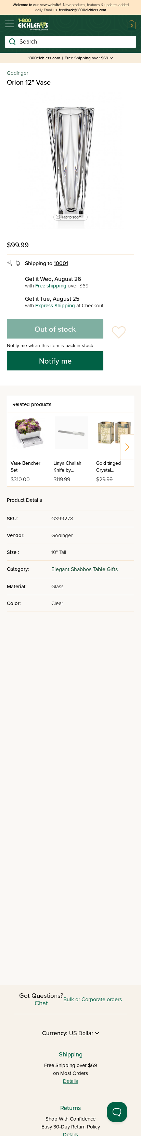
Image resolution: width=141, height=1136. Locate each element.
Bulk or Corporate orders (92, 999)
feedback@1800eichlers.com (82, 10)
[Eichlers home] (33, 25)
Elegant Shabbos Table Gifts (84, 569)
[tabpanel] (70, 160)
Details (70, 1081)
